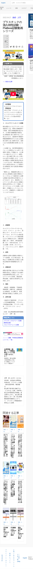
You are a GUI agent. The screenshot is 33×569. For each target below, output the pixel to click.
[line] (17, 47)
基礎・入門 (16, 18)
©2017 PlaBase (30, 558)
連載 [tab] (16, 8)
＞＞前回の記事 (7, 81)
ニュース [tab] (8, 8)
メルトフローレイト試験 (11, 325)
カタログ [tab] (24, 8)
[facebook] (14, 47)
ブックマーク (6, 41)
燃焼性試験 (7, 323)
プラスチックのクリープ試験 (13, 321)
